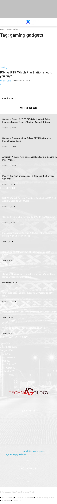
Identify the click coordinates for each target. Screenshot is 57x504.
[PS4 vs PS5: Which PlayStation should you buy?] (28, 55)
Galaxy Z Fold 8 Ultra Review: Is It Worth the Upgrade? (28, 217)
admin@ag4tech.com (33, 451)
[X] (32, 476)
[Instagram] (25, 476)
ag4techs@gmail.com (16, 454)
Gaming (3, 67)
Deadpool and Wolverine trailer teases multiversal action (29, 311)
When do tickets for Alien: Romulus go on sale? (25, 328)
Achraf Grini (5, 80)
